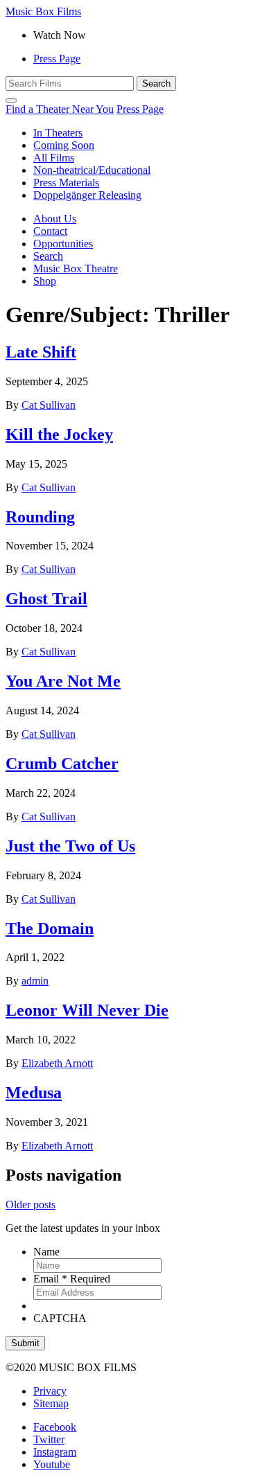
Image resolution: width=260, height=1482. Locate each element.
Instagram (54, 1452)
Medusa (34, 1093)
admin (35, 981)
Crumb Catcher (62, 764)
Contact (50, 231)
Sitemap (51, 1403)
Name (46, 1252)
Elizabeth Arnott (57, 1063)
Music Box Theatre (75, 268)
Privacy (50, 1391)
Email (71, 1279)
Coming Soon (63, 145)
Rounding (40, 517)
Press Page (56, 58)
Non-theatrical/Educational (91, 170)
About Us (54, 218)
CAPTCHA (60, 1318)
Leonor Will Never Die (87, 1010)
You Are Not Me (63, 681)
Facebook (54, 1427)
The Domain (50, 928)
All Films (53, 158)
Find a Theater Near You (60, 109)
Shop (44, 281)
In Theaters (58, 133)
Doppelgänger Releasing (87, 195)
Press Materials (66, 182)
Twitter (48, 1439)
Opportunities (63, 243)
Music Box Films (43, 11)
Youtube (51, 1464)
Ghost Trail (46, 599)
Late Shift (41, 352)
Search (48, 256)
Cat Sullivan (48, 405)
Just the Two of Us (70, 846)
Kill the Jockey (59, 434)
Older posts (30, 1204)
